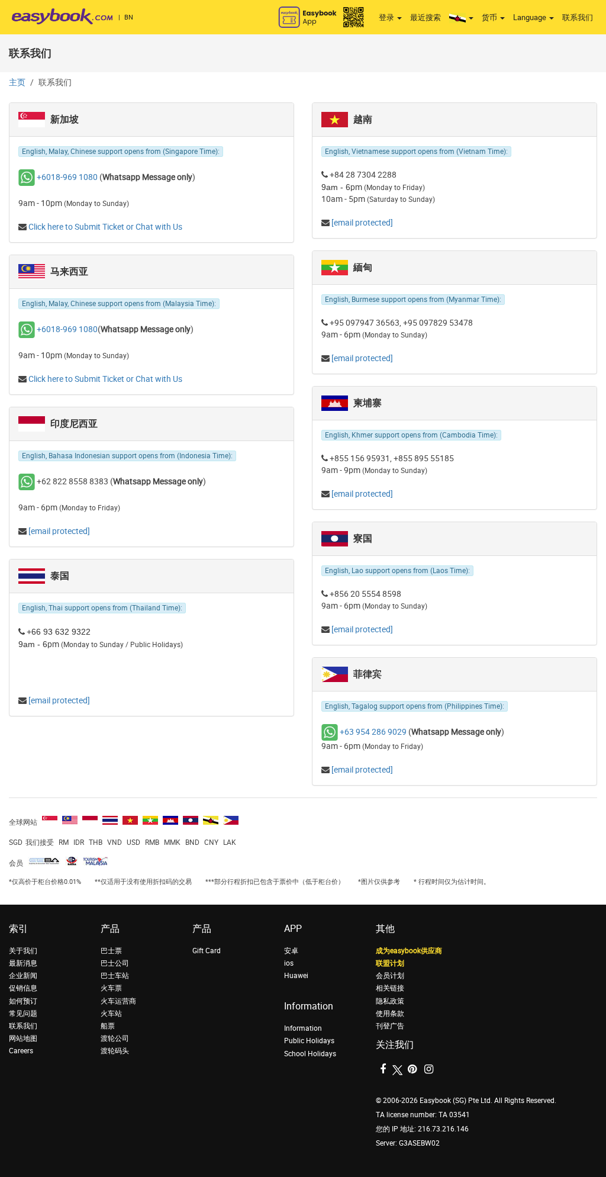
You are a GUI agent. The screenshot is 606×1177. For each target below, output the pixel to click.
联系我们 (577, 17)
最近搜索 (425, 17)
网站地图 (23, 1038)
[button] (461, 18)
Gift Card (206, 951)
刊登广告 (390, 1026)
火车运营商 (118, 1001)
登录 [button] (387, 17)
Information (303, 1028)
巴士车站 (115, 976)
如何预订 (23, 1001)
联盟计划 (390, 963)
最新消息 (23, 963)
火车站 (111, 1013)
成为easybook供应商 (409, 951)
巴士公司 (115, 963)
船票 (108, 1026)
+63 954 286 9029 (373, 732)
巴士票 (111, 951)
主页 (17, 83)
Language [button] (530, 17)
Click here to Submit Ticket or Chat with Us (105, 227)
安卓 (291, 951)
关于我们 (23, 951)
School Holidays (310, 1054)
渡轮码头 (115, 1051)
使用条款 (390, 1013)
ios (289, 963)
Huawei (296, 976)
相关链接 (390, 988)
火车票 (111, 988)
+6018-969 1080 (67, 177)
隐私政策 (390, 1001)
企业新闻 (23, 976)
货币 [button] (490, 17)
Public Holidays (309, 1041)
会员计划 (390, 976)
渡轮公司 (115, 1038)
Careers (21, 1051)
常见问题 (23, 1013)
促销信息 (23, 988)
